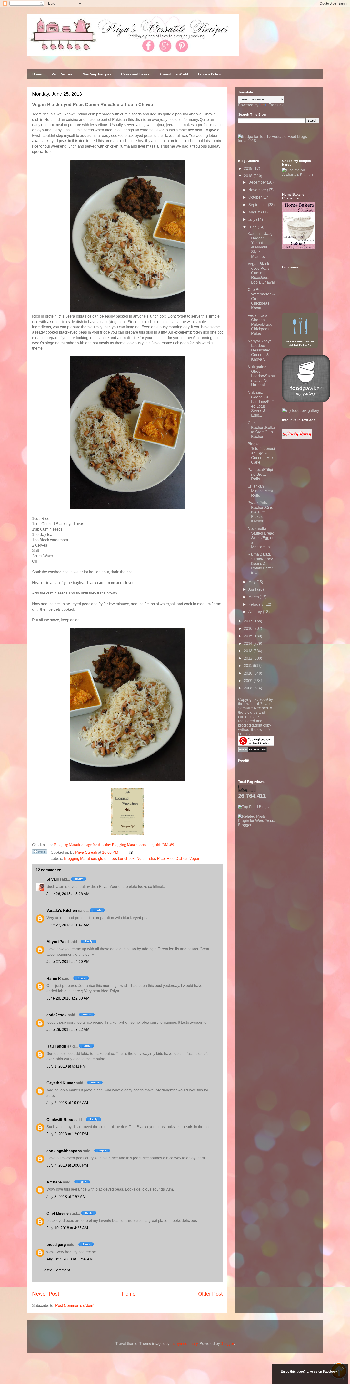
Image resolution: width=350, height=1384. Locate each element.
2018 (248, 176)
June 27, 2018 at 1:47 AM (67, 925)
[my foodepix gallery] (300, 410)
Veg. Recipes (62, 74)
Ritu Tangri (56, 1046)
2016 (248, 628)
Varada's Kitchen (61, 911)
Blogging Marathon (80, 859)
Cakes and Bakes (135, 74)
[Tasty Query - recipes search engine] (297, 437)
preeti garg (56, 1245)
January (255, 612)
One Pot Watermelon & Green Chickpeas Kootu (261, 299)
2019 (248, 168)
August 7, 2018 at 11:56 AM (69, 1259)
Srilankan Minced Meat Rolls (260, 490)
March (254, 597)
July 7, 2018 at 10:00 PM (67, 1165)
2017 (248, 621)
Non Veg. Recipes (97, 74)
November (257, 190)
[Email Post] (130, 852)
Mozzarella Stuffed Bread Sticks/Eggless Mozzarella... (261, 538)
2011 (248, 666)
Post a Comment (56, 1270)
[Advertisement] (274, 857)
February (256, 604)
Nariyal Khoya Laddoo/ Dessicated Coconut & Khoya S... (260, 350)
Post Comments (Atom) (74, 1305)
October (255, 197)
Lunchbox (126, 859)
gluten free (107, 859)
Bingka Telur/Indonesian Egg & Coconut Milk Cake (261, 453)
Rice (161, 859)
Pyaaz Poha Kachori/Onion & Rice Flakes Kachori (260, 512)
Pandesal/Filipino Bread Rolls (260, 474)
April (252, 589)
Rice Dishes (177, 859)
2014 (248, 643)
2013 (248, 651)
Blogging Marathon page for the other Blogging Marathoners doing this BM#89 (114, 845)
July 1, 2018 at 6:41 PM (66, 1066)
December (257, 182)
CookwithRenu (59, 1120)
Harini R (53, 978)
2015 (248, 636)
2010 (248, 673)
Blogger (227, 1344)
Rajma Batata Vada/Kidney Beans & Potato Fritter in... (260, 563)
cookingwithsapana (64, 1151)
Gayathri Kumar (60, 1083)
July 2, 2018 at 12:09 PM (67, 1134)
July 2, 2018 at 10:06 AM (67, 1103)
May (252, 582)
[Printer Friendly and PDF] (39, 852)
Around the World (173, 74)
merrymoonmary (184, 1344)
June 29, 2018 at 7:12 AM (67, 1030)
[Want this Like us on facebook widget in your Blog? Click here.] (343, 1380)
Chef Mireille (57, 1213)
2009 (248, 681)
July (252, 219)
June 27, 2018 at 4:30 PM (67, 962)
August (254, 212)
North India (145, 859)
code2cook (56, 1015)
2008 (248, 688)
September (258, 205)
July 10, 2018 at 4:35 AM (67, 1228)
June (253, 227)
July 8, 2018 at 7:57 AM (66, 1197)
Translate (277, 105)
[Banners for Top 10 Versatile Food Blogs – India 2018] (278, 141)
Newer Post (45, 1294)
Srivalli (52, 879)
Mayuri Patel (57, 942)
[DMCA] (252, 751)
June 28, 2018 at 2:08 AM (67, 998)
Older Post (210, 1294)
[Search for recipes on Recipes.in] (253, 807)
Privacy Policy (209, 74)
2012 (248, 658)
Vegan (194, 859)
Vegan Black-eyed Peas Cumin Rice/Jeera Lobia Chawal (261, 273)
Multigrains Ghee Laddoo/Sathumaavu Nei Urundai (261, 376)
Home (37, 74)
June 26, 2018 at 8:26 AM (67, 894)
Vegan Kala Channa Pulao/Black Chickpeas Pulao (260, 324)
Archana (54, 1182)
